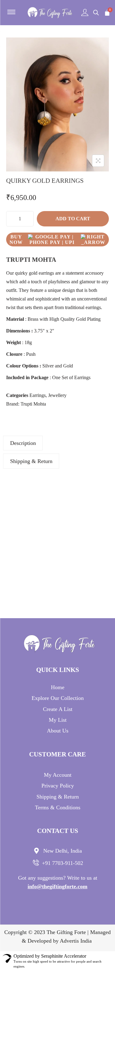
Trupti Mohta (33, 403)
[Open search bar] (96, 12)
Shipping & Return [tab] (31, 461)
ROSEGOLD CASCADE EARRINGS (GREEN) (86, 520)
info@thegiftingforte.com (57, 886)
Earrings (37, 395)
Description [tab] (23, 443)
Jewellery (57, 395)
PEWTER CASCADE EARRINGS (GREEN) (29, 577)
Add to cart (73, 218)
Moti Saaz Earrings (28, 517)
